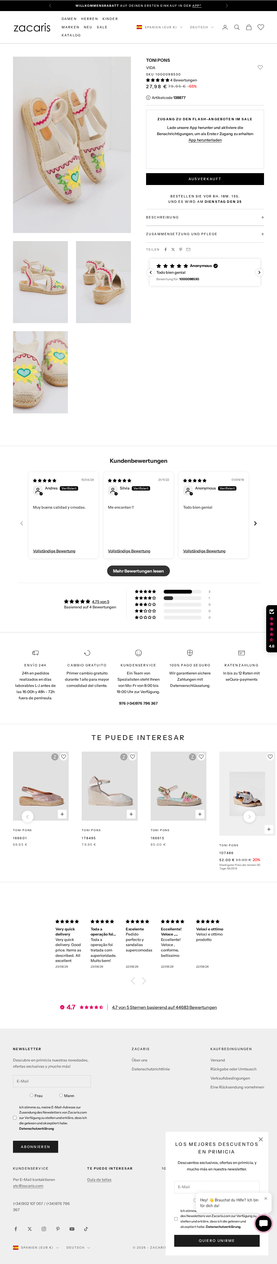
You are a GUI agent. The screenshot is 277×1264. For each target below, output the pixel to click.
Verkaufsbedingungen (230, 1078)
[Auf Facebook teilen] (165, 249)
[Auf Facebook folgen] (15, 1229)
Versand (217, 1060)
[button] (158, 80)
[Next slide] (255, 523)
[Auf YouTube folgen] (72, 1229)
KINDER (110, 19)
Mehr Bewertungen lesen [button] (138, 571)
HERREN (89, 19)
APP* (197, 6)
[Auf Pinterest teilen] (181, 249)
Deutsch (199, 27)
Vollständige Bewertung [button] (54, 551)
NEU (88, 27)
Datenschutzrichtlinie (151, 1069)
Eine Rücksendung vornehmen (237, 1087)
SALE (102, 27)
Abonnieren (35, 1147)
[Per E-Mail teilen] (188, 249)
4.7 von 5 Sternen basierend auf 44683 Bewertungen (164, 1007)
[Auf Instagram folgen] (44, 1229)
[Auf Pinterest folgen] (58, 1229)
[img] (44, 480)
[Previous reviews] (150, 272)
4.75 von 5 (100, 601)
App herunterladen (205, 140)
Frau (38, 1095)
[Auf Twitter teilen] (173, 249)
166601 (20, 838)
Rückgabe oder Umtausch (233, 1069)
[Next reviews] (259, 272)
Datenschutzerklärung (223, 1227)
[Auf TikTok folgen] (86, 1229)
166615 (157, 838)
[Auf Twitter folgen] (29, 1229)
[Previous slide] (21, 523)
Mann (69, 1095)
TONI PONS (158, 60)
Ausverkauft (205, 179)
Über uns (139, 1060)
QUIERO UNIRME (217, 1240)
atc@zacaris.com (28, 1185)
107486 (226, 853)
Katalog (71, 35)
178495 (89, 838)
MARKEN (71, 27)
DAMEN (69, 19)
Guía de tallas (99, 1179)
